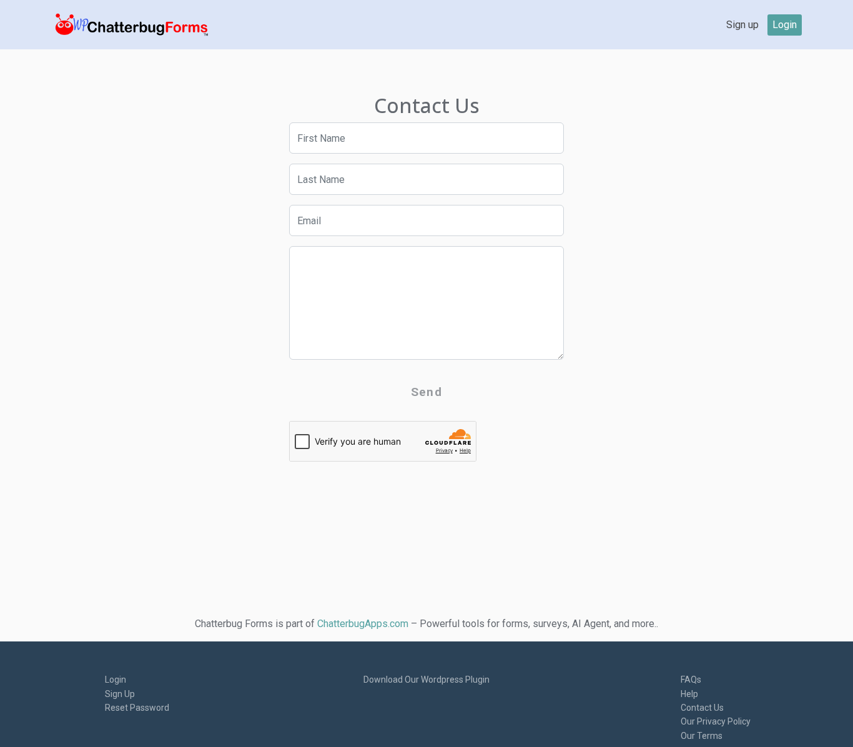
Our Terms (701, 736)
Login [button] (784, 25)
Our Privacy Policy (716, 721)
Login (115, 680)
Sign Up (120, 694)
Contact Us (702, 708)
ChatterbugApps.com (362, 624)
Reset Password (137, 708)
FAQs (691, 680)
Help (689, 694)
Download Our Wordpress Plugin (426, 680)
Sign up (742, 25)
